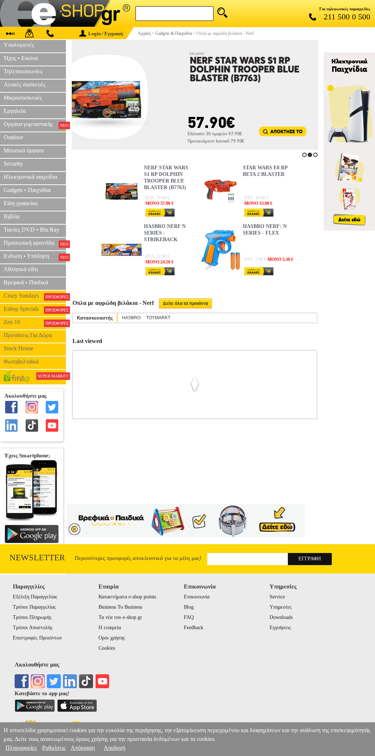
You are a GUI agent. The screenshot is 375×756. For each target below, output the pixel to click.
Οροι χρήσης (112, 638)
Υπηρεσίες (281, 607)
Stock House (18, 348)
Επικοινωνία (196, 597)
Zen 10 (35, 322)
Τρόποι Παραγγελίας (34, 607)
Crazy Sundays (35, 295)
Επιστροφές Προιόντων (37, 638)
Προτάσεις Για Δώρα (28, 335)
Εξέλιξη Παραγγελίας (35, 597)
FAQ (189, 617)
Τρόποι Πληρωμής (32, 617)
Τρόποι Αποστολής (33, 627)
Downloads (281, 617)
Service (277, 597)
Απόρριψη (83, 748)
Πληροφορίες (21, 748)
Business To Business (120, 607)
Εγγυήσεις (280, 627)
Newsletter (37, 557)
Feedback (193, 627)
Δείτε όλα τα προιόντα (185, 303)
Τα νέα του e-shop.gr (120, 617)
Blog (189, 607)
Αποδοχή (114, 748)
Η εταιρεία (110, 627)
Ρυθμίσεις (54, 748)
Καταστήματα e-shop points (127, 597)
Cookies (107, 648)
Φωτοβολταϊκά (21, 361)
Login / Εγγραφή (105, 33)
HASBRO (131, 317)
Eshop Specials (35, 309)
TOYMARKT (158, 317)
